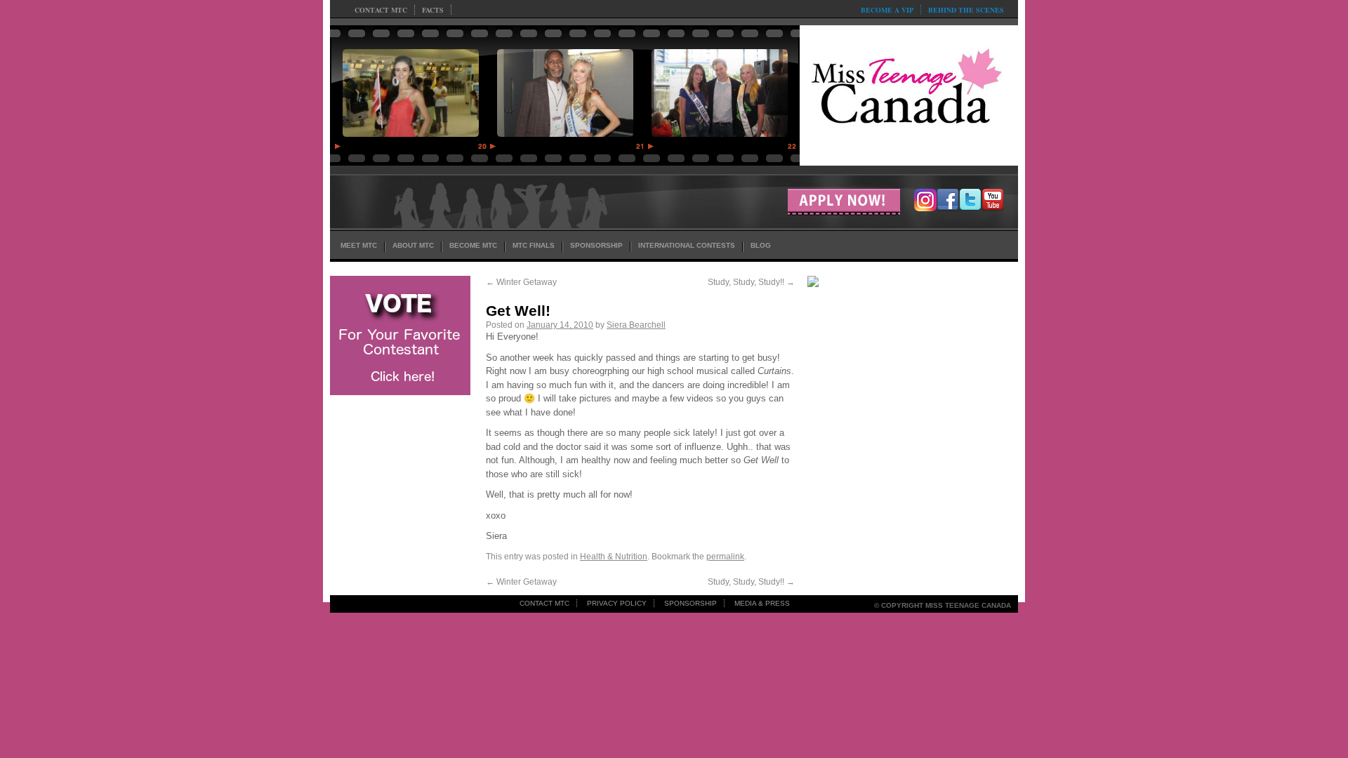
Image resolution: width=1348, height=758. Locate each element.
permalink (725, 556)
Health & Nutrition (613, 556)
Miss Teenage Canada (909, 92)
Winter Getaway (521, 282)
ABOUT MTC (413, 245)
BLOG (761, 245)
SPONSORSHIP (596, 245)
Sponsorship (690, 603)
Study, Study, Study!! (751, 282)
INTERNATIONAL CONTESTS (686, 245)
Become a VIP (887, 10)
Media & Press (762, 603)
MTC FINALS (534, 245)
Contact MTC (381, 10)
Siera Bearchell (636, 325)
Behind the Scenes (966, 10)
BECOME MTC (473, 245)
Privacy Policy (617, 603)
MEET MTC (359, 245)
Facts (433, 10)
